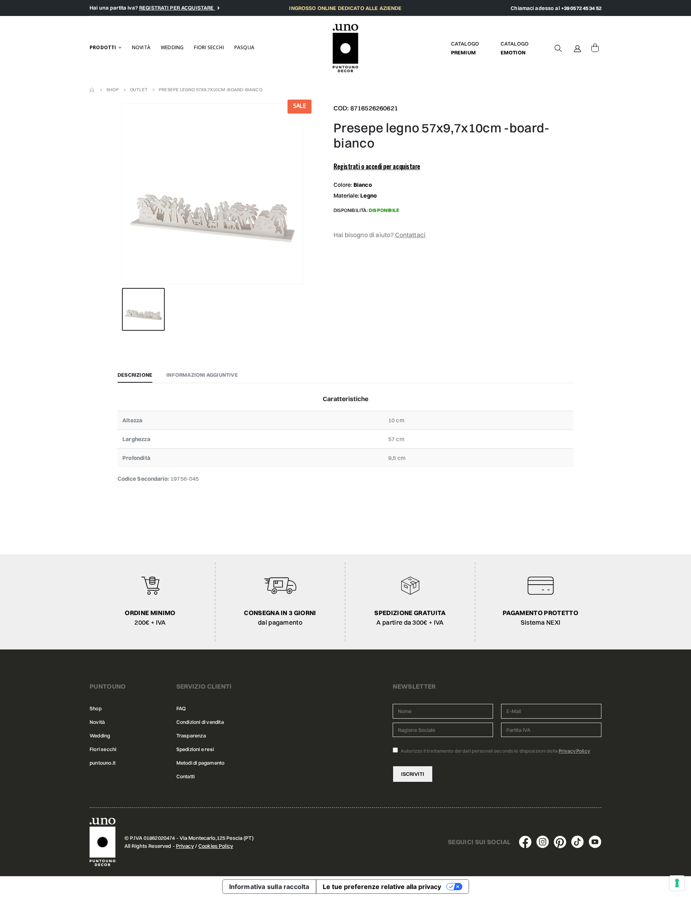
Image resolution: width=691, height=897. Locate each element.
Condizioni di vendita (200, 722)
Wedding (172, 47)
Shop (96, 708)
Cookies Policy (215, 846)
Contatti (185, 776)
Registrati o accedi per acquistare (377, 166)
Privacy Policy (574, 751)
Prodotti (103, 47)
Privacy (185, 846)
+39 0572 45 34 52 (581, 8)
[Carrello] (595, 48)
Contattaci (410, 235)
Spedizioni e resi (195, 749)
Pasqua (244, 47)
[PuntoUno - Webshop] (346, 48)
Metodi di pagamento (200, 763)
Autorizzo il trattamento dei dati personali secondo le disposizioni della (495, 751)
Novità (141, 47)
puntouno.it (103, 763)
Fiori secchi (209, 47)
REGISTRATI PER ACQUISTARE (177, 7)
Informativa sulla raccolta (269, 887)
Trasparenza (191, 736)
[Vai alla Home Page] (92, 89)
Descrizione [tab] (135, 375)
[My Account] (577, 48)
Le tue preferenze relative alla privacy (382, 887)
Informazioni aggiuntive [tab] (202, 375)
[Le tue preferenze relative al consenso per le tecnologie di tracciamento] (677, 883)
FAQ (181, 708)
